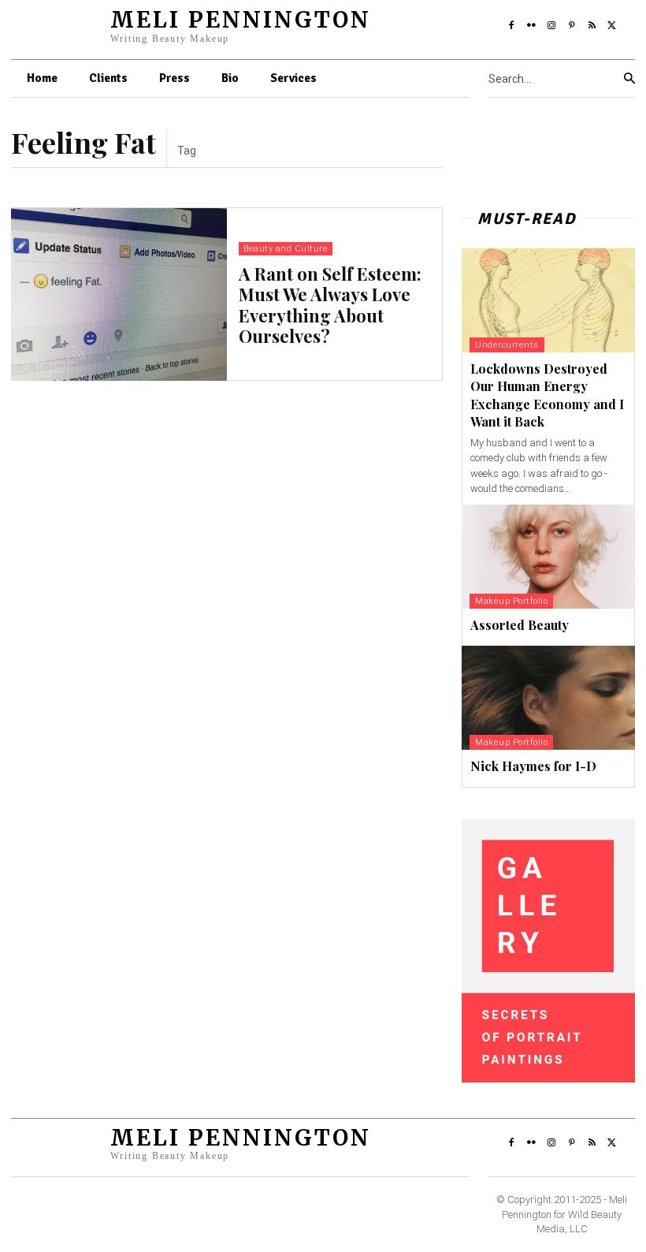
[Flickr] (531, 26)
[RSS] (592, 26)
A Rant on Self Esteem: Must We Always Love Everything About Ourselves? (330, 305)
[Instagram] (551, 26)
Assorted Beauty (519, 625)
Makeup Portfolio (511, 601)
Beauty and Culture (285, 249)
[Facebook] (511, 26)
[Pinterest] (572, 26)
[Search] (629, 79)
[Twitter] (612, 26)
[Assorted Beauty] (548, 557)
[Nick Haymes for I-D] (548, 698)
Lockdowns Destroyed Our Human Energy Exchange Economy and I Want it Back (547, 395)
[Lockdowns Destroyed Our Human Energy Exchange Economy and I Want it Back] (548, 300)
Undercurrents (507, 345)
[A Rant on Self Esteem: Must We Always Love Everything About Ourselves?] (119, 294)
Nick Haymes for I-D (533, 766)
